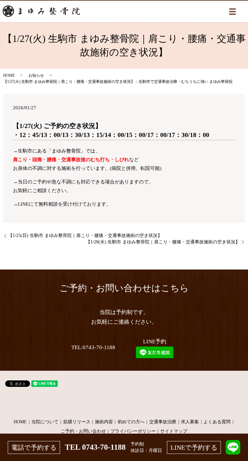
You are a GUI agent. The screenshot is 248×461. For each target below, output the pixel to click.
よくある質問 (217, 421)
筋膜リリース (76, 421)
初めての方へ (131, 421)
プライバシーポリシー (133, 431)
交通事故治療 (162, 421)
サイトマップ (173, 431)
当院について (44, 421)
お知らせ (36, 75)
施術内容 (104, 421)
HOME (9, 75)
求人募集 (190, 421)
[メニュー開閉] (232, 11)
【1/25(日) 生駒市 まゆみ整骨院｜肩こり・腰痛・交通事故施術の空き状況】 (85, 235)
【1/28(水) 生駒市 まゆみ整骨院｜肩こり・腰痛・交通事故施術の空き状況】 (163, 242)
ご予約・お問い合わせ (83, 431)
